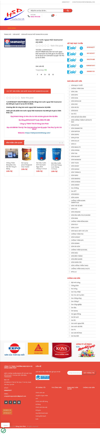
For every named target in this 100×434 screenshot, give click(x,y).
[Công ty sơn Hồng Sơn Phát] (14, 15)
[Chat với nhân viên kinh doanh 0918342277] (71, 48)
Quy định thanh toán (42, 413)
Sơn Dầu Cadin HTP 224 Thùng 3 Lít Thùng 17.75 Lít (56, 166)
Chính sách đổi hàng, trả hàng (42, 402)
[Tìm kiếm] (67, 10)
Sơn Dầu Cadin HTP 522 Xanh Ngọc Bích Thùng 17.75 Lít (41, 166)
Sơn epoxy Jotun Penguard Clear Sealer (26, 165)
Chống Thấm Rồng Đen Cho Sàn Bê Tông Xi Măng (11, 166)
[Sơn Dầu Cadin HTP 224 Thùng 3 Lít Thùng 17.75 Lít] (56, 153)
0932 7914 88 (35, 17)
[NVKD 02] (81, 48)
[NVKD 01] (81, 60)
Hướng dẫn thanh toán (41, 417)
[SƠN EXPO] (14, 350)
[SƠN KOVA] (61, 351)
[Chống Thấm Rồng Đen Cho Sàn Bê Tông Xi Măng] (11, 153)
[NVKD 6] (81, 72)
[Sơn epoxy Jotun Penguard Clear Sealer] (26, 153)
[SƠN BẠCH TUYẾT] (85, 350)
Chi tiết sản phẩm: (27, 91)
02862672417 (66, 2)
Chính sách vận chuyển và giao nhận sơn (42, 395)
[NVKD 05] (81, 66)
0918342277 (7, 413)
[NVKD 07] (81, 54)
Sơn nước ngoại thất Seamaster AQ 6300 (49, 41)
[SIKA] (38, 348)
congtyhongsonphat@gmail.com (83, 2)
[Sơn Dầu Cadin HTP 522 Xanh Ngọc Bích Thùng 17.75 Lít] (41, 153)
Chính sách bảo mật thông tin (41, 408)
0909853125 (7, 410)
